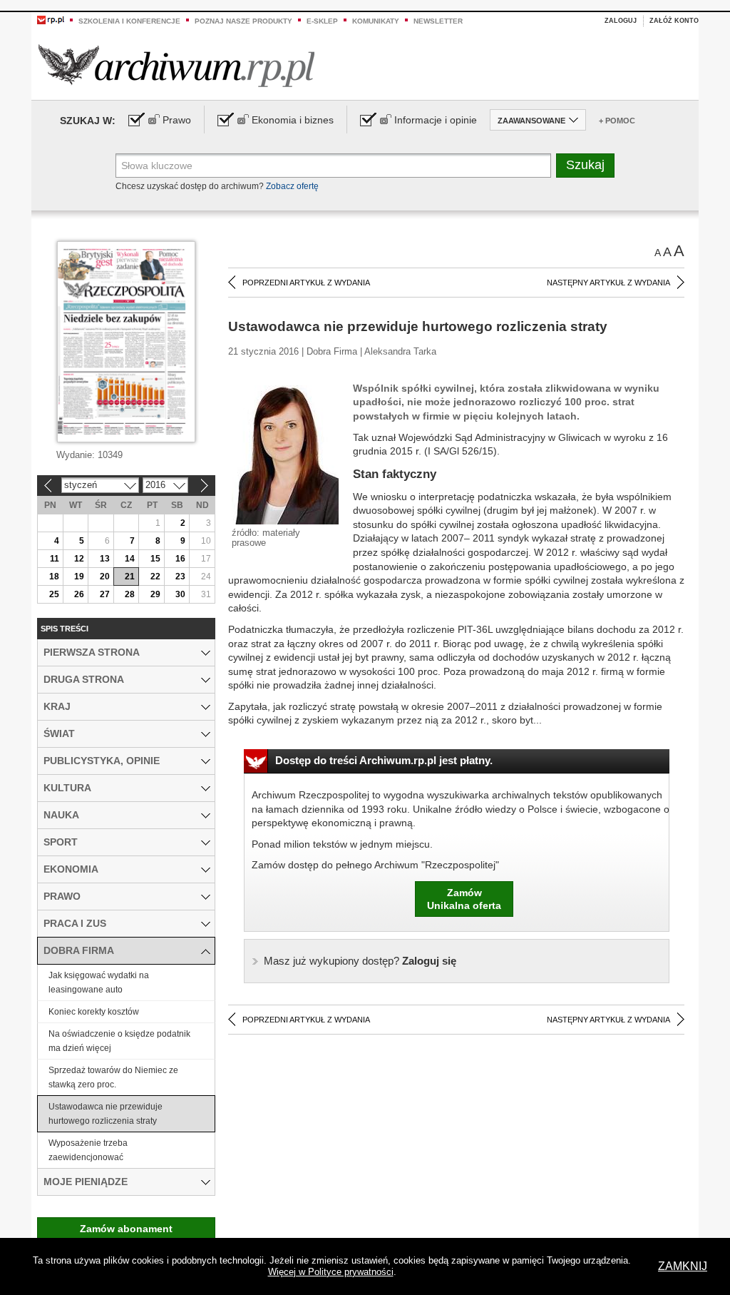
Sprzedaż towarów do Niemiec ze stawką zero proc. (113, 1077)
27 (105, 594)
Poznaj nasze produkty (243, 21)
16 (180, 559)
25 (54, 594)
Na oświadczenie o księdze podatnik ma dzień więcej (119, 1041)
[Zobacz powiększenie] (285, 454)
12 (79, 559)
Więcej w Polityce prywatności (331, 1271)
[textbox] (333, 165)
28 (130, 594)
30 (180, 594)
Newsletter (438, 21)
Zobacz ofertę (292, 186)
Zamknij (682, 1266)
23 (180, 577)
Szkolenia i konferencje (129, 21)
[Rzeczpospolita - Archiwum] (176, 65)
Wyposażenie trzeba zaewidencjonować (88, 1150)
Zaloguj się (360, 961)
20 (105, 577)
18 (54, 577)
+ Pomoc (617, 120)
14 (130, 559)
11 (54, 559)
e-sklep (322, 21)
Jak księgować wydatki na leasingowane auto (98, 982)
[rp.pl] (50, 19)
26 (79, 594)
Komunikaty (375, 21)
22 (155, 577)
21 (130, 577)
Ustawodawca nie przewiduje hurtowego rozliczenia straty (105, 1114)
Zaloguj (621, 20)
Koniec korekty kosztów (93, 1012)
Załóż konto (674, 20)
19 (79, 577)
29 (155, 594)
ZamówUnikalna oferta (464, 899)
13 (105, 559)
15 (155, 559)
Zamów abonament (126, 1228)
